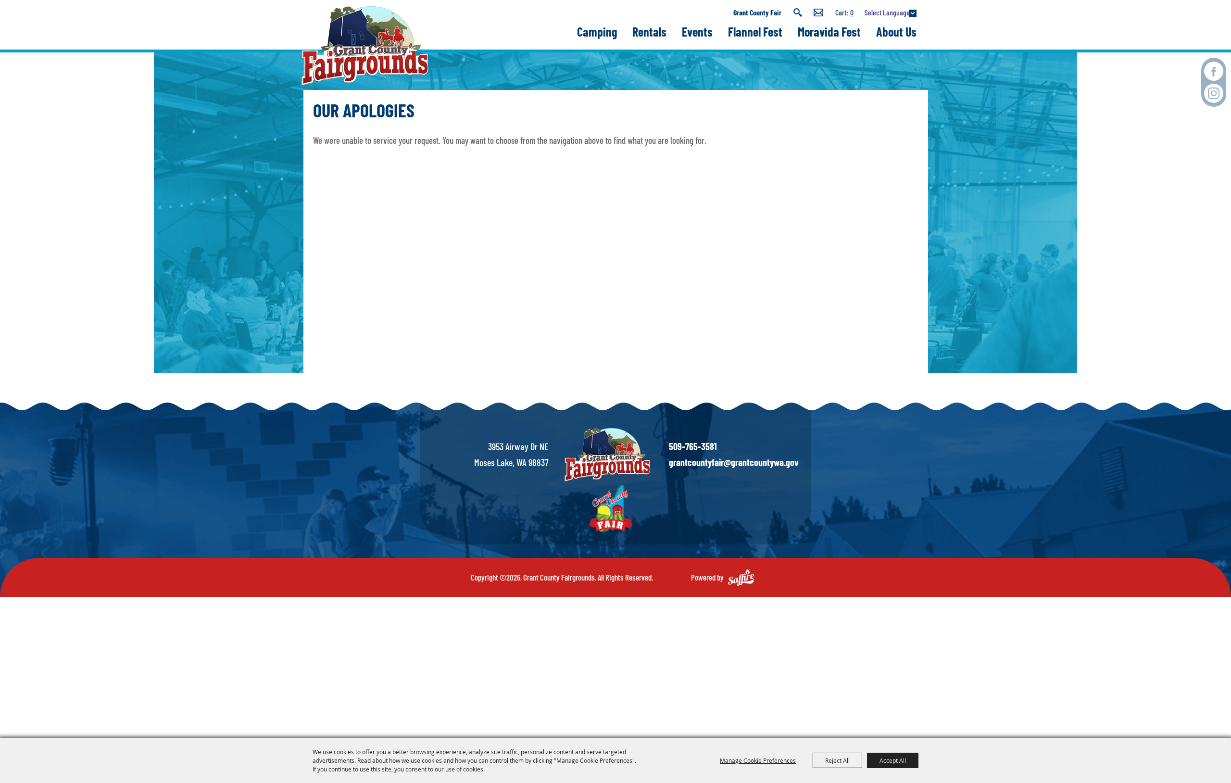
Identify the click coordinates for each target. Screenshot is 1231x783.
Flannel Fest (755, 31)
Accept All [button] (892, 760)
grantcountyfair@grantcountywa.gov (734, 462)
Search (797, 12)
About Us (896, 31)
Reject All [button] (837, 760)
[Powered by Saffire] (741, 577)
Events (697, 31)
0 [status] (852, 12)
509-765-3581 (693, 446)
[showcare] (607, 454)
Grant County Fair (757, 12)
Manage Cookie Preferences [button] (758, 760)
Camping (597, 31)
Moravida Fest (829, 31)
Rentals (649, 31)
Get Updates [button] (818, 12)
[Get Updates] (818, 12)
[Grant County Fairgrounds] (364, 46)
